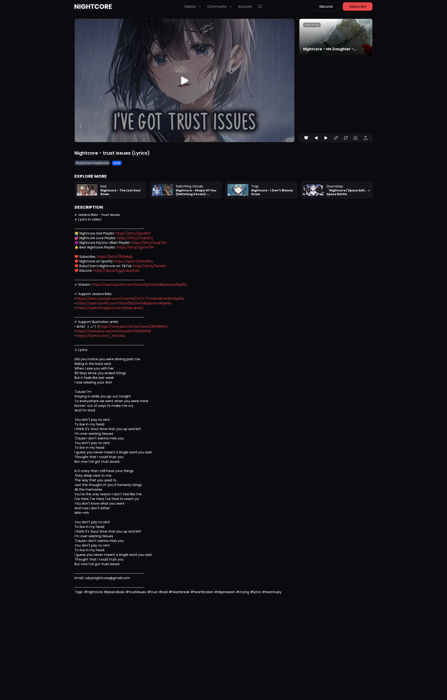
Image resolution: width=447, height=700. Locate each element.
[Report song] (355, 138)
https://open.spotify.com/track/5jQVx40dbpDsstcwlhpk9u (139, 284)
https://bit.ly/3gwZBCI (133, 233)
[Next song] (326, 138)
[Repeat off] (345, 138)
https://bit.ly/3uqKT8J (149, 242)
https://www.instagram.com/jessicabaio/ (110, 308)
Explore (190, 6)
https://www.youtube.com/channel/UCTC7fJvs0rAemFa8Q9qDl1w (130, 298)
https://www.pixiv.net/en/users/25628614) (133, 326)
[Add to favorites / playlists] (306, 138)
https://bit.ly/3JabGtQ (135, 238)
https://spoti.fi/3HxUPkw (133, 261)
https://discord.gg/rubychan (116, 270)
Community (217, 6)
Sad (117, 163)
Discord (325, 6)
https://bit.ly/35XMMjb (115, 256)
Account (245, 6)
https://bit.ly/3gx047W (135, 247)
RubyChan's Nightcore (92, 163)
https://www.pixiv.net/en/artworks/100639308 (114, 331)
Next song (312, 25)
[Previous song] (316, 138)
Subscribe (357, 6)
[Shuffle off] (336, 138)
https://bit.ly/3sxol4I (149, 266)
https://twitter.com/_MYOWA (101, 335)
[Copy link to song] (365, 138)
